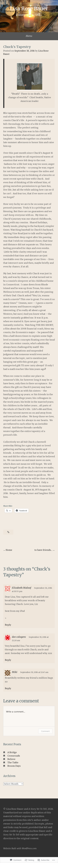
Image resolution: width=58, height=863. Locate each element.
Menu (29, 35)
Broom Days (14, 766)
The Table (12, 762)
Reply (8, 624)
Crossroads (13, 755)
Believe (11, 759)
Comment (45, 731)
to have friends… (43, 550)
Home (9, 550)
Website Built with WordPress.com (20, 848)
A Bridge (12, 752)
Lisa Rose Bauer (29, 8)
